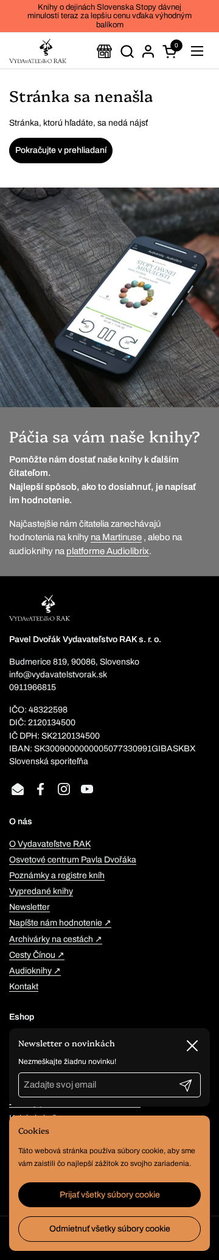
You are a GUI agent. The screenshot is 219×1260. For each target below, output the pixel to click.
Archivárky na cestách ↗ (55, 939)
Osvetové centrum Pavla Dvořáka (72, 859)
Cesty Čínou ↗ (36, 955)
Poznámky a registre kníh (57, 875)
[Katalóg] (104, 51)
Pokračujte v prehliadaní (60, 150)
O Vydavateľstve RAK (50, 843)
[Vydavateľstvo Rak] (37, 51)
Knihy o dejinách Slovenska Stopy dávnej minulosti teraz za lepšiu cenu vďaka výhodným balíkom (109, 16)
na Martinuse (116, 537)
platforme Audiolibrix (107, 551)
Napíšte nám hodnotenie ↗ (60, 922)
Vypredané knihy (41, 891)
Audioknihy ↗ (35, 970)
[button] (126, 51)
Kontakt (23, 986)
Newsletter (29, 907)
